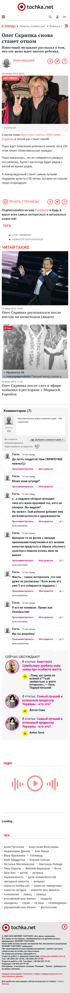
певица (41, 894)
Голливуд (36, 855)
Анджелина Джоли (17, 851)
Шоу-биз (9, 872)
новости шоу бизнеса (45, 890)
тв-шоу (39, 903)
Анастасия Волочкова (44, 847)
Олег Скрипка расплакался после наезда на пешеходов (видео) (31, 314)
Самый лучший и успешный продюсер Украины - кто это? (42, 700)
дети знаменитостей (42, 877)
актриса (37, 872)
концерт (39, 881)
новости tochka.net (16, 885)
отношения (11, 894)
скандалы (11, 903)
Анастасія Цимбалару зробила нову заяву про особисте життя (42, 665)
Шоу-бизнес (11, 78)
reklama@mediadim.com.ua (52, 956)
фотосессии (49, 907)
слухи (26, 903)
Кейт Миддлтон (14, 860)
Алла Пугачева (14, 847)
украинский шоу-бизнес (20, 907)
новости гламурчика (48, 885)
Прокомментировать (23, 469)
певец (28, 894)
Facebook (42, 210)
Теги (7, 835)
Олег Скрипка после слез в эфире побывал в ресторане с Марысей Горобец (31, 389)
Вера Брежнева (14, 855)
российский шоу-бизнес (20, 898)
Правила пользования (12, 974)
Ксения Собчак (40, 860)
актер (24, 872)
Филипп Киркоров (37, 868)
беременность (14, 877)
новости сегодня (15, 890)
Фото (57, 868)
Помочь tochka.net (32, 26)
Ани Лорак (42, 851)
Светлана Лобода (50, 864)
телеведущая (57, 903)
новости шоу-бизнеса (27, 239)
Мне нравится (46, 469)
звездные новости (16, 881)
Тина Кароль (12, 868)
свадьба (46, 898)
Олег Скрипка (21, 235)
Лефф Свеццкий (23, 60)
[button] (57, 17)
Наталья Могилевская (19, 864)
